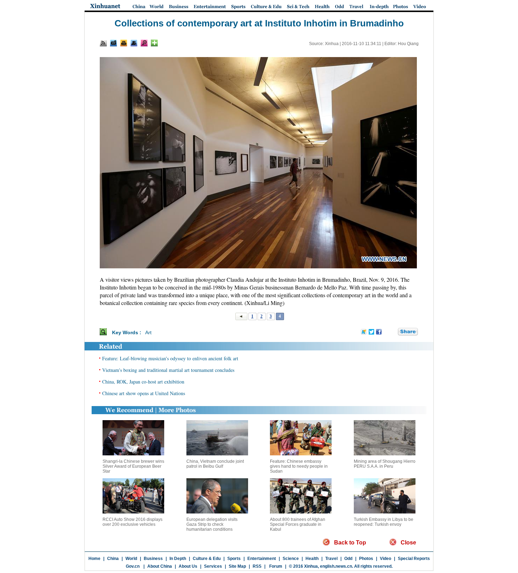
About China (159, 566)
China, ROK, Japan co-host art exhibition (143, 381)
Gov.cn (133, 566)
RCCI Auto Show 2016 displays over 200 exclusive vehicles (132, 522)
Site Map (237, 566)
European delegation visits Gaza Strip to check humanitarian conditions (212, 524)
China (113, 558)
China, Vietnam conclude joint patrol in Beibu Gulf (215, 464)
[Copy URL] (133, 42)
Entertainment (261, 558)
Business (153, 558)
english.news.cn (336, 566)
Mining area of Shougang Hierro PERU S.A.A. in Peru (384, 464)
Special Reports (414, 558)
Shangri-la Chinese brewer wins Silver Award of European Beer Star (133, 466)
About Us (188, 566)
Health (312, 558)
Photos (366, 558)
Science (291, 558)
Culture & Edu (207, 558)
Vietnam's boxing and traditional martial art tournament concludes (168, 370)
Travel (331, 558)
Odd (348, 558)
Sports (234, 558)
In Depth (177, 558)
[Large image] (144, 42)
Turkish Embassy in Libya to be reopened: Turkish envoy (383, 522)
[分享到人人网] (392, 332)
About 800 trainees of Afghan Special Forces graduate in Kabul (297, 524)
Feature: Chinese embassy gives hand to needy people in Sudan (299, 466)
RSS (257, 566)
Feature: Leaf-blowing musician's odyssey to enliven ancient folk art (170, 358)
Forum (275, 566)
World (131, 558)
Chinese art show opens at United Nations (143, 393)
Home (94, 558)
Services (213, 566)
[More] (154, 42)
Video (385, 558)
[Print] (123, 42)
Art (148, 332)
